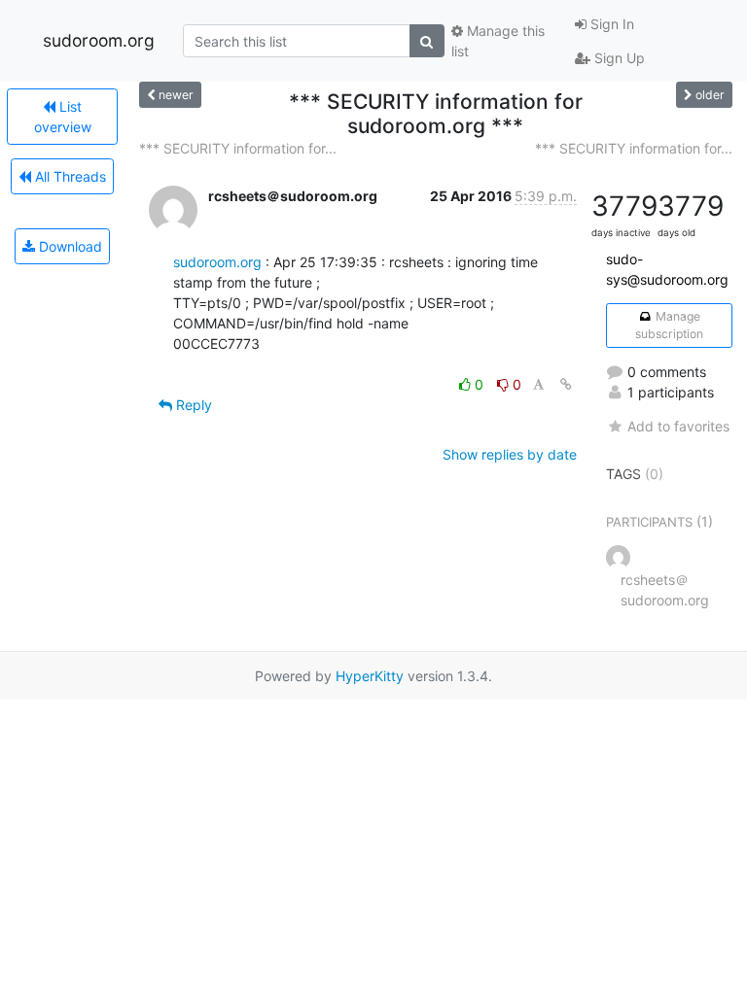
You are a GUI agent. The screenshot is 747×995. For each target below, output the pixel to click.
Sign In (610, 24)
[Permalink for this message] (566, 384)
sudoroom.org (99, 40)
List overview (62, 116)
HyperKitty (370, 676)
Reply (192, 404)
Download (68, 246)
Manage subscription (669, 325)
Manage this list (498, 40)
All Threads (68, 176)
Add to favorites (678, 426)
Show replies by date (510, 454)
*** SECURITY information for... (238, 148)
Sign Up (617, 58)
